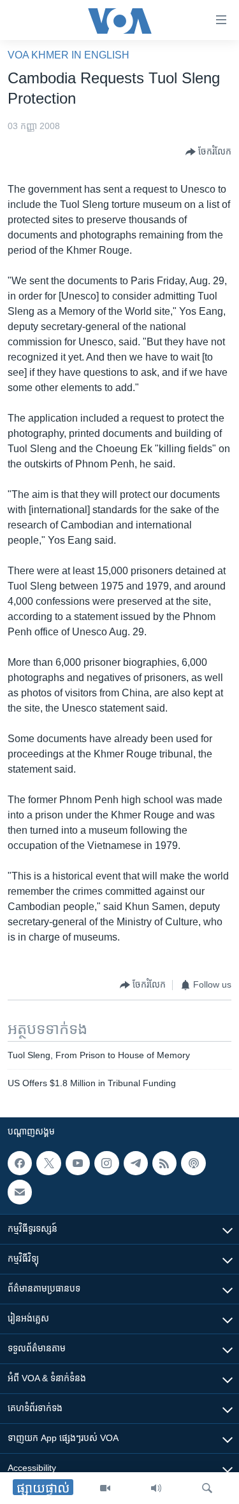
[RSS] (164, 1163)
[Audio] (156, 1488)
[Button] (208, 152)
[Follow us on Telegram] (136, 1163)
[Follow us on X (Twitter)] (48, 1163)
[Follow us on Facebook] (20, 1163)
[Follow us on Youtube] (78, 1163)
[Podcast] (193, 1163)
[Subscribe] (20, 1192)
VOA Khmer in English (68, 55)
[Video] (105, 1488)
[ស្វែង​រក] (207, 1488)
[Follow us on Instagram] (106, 1163)
